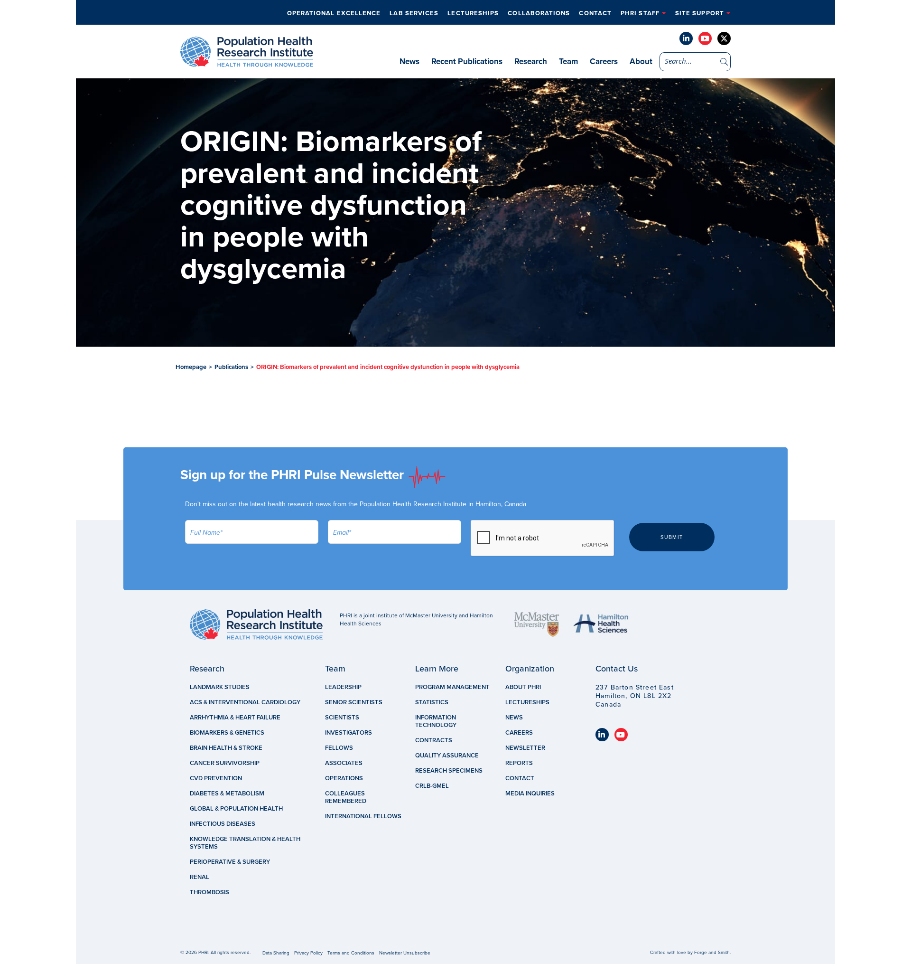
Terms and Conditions (350, 953)
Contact (595, 13)
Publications (231, 367)
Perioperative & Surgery (230, 862)
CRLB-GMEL (432, 786)
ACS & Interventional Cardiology (245, 702)
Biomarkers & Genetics (227, 733)
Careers (604, 61)
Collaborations (539, 13)
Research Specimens (449, 771)
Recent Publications (466, 61)
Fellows (339, 748)
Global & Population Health (236, 809)
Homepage (191, 367)
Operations (344, 778)
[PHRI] (246, 62)
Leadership (343, 687)
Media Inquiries (530, 793)
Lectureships (473, 13)
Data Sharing (275, 953)
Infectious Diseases (222, 824)
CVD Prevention (216, 778)
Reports (519, 763)
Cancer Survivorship (225, 763)
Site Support (699, 13)
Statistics (431, 702)
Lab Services (414, 13)
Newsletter (525, 748)
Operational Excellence (334, 13)
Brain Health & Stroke (226, 748)
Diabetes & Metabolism (227, 793)
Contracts (433, 740)
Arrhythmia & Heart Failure (235, 717)
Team (568, 61)
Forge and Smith (712, 952)
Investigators (348, 733)
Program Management (452, 687)
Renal (199, 877)
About (641, 61)
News (409, 61)
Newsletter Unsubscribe (404, 953)
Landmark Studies (220, 687)
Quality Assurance (447, 755)
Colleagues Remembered (345, 797)
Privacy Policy (308, 953)
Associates (344, 763)
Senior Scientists (353, 702)
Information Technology (435, 721)
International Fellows (363, 816)
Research (530, 61)
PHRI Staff (640, 13)
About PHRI (523, 687)
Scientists (342, 717)
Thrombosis (209, 892)
